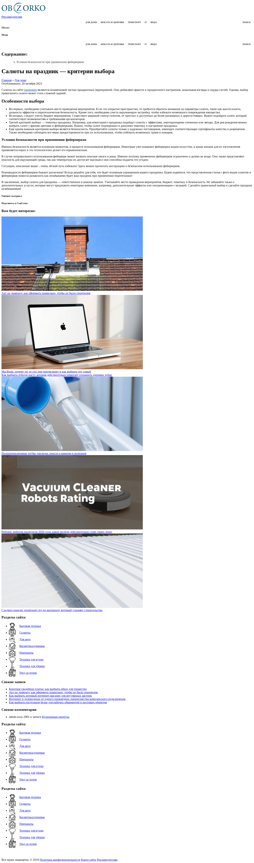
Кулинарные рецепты (55, 716)
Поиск (247, 22)
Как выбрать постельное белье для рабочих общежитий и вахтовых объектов (58, 702)
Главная (6, 80)
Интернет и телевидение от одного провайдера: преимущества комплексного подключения (67, 699)
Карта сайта (88, 859)
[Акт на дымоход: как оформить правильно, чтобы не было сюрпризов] (72, 289)
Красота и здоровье (112, 22)
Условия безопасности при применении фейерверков (50, 62)
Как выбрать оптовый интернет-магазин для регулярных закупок (50, 695)
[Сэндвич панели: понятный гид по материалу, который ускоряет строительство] (72, 606)
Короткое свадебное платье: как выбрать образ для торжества (48, 689)
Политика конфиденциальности (60, 859)
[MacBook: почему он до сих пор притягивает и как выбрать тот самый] (72, 368)
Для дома (91, 22)
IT (146, 22)
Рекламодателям (11, 16)
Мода (153, 22)
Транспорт (134, 22)
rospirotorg (30, 89)
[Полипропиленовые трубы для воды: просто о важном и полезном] (72, 450)
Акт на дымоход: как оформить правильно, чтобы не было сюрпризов (53, 692)
